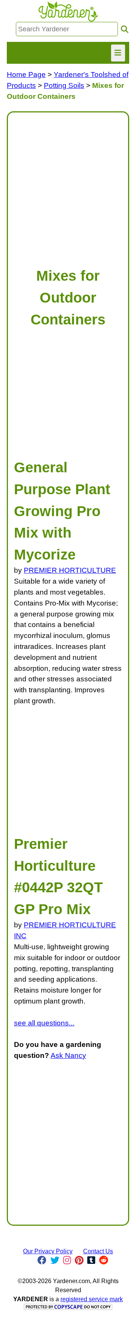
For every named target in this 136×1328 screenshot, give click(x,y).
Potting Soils (64, 85)
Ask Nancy (68, 1055)
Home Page (26, 74)
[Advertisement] (68, 186)
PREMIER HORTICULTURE (70, 570)
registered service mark (91, 1299)
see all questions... (44, 1023)
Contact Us (98, 1251)
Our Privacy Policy (48, 1251)
